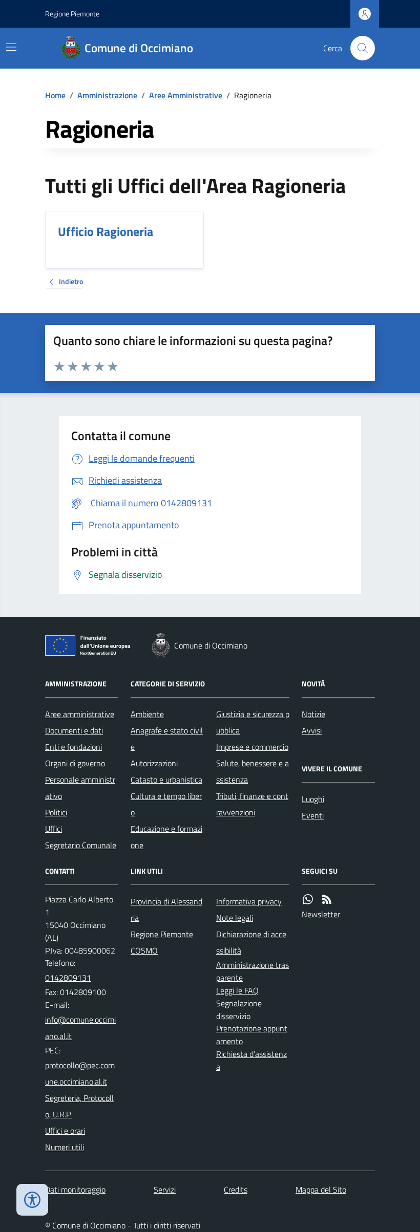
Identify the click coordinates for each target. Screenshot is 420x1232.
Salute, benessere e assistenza (252, 771)
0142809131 (68, 977)
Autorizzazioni (154, 763)
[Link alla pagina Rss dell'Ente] (327, 899)
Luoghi (313, 799)
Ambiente (147, 714)
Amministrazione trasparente (252, 971)
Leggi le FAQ (237, 990)
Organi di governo (75, 763)
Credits (235, 1189)
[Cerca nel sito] (358, 48)
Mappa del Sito (321, 1189)
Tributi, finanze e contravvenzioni (252, 804)
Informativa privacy (249, 901)
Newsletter (321, 914)
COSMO (144, 950)
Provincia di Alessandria (166, 909)
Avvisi (312, 730)
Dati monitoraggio (75, 1189)
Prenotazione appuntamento (251, 1034)
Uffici (53, 829)
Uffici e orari (65, 1131)
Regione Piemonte (72, 13)
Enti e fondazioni (73, 747)
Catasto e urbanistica (166, 779)
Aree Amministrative (185, 95)
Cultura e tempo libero (166, 804)
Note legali (234, 918)
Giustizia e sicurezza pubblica (252, 722)
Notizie (313, 714)
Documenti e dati (74, 730)
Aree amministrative (79, 714)
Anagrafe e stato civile (167, 738)
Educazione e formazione (166, 837)
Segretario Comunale (80, 845)
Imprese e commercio (252, 747)
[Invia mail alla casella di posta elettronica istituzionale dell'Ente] (81, 1027)
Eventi (313, 815)
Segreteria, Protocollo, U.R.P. (79, 1106)
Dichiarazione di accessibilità (251, 942)
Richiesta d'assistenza (251, 1060)
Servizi (165, 1189)
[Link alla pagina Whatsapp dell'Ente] (308, 899)
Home (55, 95)
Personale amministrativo (80, 787)
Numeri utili (64, 1147)
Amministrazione (107, 95)
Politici (56, 812)
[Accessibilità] (32, 1200)
